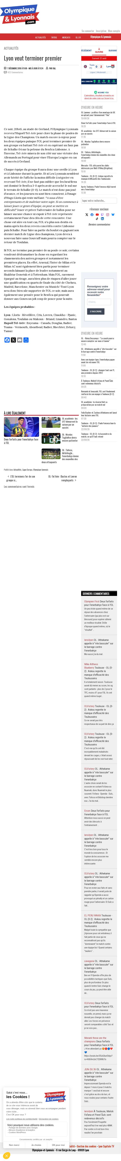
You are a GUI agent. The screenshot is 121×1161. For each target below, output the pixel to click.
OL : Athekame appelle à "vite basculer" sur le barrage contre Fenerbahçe (99, 350)
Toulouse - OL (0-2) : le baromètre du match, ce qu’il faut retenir (96, 435)
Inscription (101, 31)
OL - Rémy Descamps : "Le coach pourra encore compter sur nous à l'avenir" (97, 339)
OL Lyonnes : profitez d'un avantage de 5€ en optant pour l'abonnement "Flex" (98, 113)
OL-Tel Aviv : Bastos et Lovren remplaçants (62, 478)
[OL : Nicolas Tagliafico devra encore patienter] (51, 443)
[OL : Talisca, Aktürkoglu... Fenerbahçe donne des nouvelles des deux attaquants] (51, 458)
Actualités (40, 37)
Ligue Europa (27, 469)
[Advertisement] (41, 100)
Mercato (66, 37)
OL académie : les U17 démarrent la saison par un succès (98, 132)
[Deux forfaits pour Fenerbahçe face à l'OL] (21, 436)
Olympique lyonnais (40, 469)
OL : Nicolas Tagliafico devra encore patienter (95, 142)
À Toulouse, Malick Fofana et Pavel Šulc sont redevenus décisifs (97, 382)
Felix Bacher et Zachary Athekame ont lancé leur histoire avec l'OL (99, 414)
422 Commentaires (15, 72)
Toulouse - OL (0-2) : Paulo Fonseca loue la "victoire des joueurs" (98, 424)
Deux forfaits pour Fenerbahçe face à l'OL (21, 441)
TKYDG (54, 37)
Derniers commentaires (99, 224)
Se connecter (88, 31)
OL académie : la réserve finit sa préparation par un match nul (94, 403)
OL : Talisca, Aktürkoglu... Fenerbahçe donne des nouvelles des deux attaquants (98, 155)
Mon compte (114, 31)
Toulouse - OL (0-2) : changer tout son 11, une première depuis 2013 (98, 371)
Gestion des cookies (86, 1146)
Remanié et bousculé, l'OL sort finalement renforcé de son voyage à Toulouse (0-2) (98, 392)
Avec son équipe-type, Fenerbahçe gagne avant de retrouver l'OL (98, 360)
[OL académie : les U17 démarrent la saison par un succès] (51, 427)
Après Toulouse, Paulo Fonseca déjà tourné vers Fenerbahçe (98, 188)
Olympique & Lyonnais (100, 37)
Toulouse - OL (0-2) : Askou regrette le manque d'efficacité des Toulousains (97, 177)
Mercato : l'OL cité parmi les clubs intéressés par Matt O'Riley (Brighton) (96, 166)
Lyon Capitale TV (106, 1146)
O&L (54, 68)
